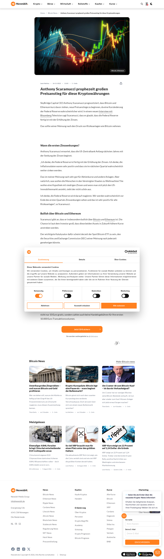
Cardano (110, 512)
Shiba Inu (110, 524)
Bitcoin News (53, 13)
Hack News (47, 537)
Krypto (36, 3)
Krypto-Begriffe (81, 521)
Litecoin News (49, 512)
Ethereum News (49, 499)
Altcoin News (48, 516)
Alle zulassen (119, 306)
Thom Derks (33, 412)
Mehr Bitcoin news (125, 361)
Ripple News (48, 503)
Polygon (110, 529)
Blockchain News (50, 520)
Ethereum (110, 219)
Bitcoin (96, 219)
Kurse (112, 3)
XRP (108, 507)
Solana (109, 520)
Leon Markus (44, 83)
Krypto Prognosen (82, 534)
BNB (109, 542)
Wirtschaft (65, 3)
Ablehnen (45, 306)
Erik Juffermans (34, 469)
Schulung (78, 529)
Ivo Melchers (70, 412)
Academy (79, 525)
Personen (79, 517)
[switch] (67, 296)
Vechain (110, 533)
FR (16, 524)
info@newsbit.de (18, 501)
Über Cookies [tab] (120, 260)
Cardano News (49, 507)
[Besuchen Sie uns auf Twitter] (28, 549)
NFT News (47, 533)
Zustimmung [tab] (43, 260)
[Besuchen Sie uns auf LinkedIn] (18, 549)
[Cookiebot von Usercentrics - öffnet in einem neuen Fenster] (126, 252)
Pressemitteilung (50, 542)
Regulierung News (50, 529)
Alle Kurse (111, 494)
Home (42, 13)
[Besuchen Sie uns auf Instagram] (24, 549)
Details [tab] (82, 260)
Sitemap (63, 555)
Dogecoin (111, 516)
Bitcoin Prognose (82, 538)
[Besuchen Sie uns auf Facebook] (13, 549)
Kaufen (98, 3)
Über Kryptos (80, 512)
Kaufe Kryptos (81, 494)
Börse (50, 3)
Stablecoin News (50, 524)
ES (20, 524)
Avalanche (111, 537)
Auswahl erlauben (82, 306)
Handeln (78, 499)
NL (12, 524)
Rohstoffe (83, 3)
